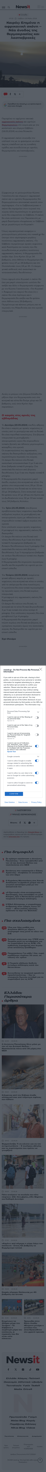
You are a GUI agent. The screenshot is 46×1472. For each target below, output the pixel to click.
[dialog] (23, 736)
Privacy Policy (36, 802)
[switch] (37, 717)
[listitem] (23, 712)
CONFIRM (14, 794)
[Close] (41, 670)
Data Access (23, 802)
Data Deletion (10, 802)
